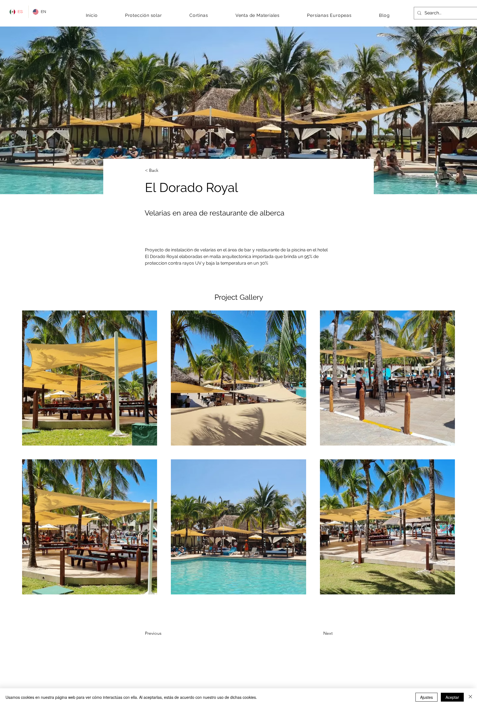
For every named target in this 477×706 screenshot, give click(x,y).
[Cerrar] (470, 697)
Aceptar (452, 697)
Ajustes (426, 697)
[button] (143, 15)
